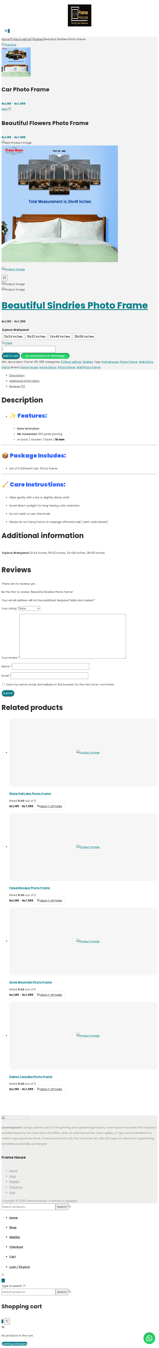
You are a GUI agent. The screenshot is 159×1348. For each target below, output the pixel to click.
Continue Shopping (15, 1344)
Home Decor (47, 367)
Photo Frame (128, 362)
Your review (10, 658)
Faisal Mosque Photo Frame (29, 888)
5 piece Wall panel (15, 330)
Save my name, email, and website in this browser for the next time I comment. (60, 684)
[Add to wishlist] (5, 6)
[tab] (83, 375)
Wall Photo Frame (88, 367)
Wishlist (14, 1182)
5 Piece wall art (21, 39)
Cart (12, 1193)
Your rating (10, 608)
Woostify (72, 1201)
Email (6, 676)
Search (62, 1207)
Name (7, 666)
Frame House (29, 367)
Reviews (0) (17, 386)
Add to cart (10, 356)
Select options (51, 806)
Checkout (16, 1187)
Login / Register (19, 1267)
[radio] (13, 337)
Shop (12, 1176)
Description (17, 375)
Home (6, 39)
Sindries (38, 39)
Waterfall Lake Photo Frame (30, 794)
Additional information (24, 381)
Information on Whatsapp (47, 356)
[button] (45, 356)
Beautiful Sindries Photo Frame (75, 305)
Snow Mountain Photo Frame (30, 982)
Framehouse (110, 362)
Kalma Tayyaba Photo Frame (30, 1077)
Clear (8, 343)
